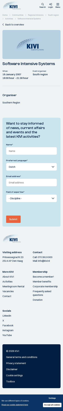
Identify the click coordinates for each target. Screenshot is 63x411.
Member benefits (42, 281)
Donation (38, 299)
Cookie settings (14, 375)
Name (9, 144)
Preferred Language (17, 160)
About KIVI (8, 276)
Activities (7, 281)
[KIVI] (12, 5)
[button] (42, 5)
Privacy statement (16, 363)
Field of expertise (15, 192)
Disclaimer (12, 369)
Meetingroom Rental (13, 286)
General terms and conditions (21, 357)
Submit (13, 219)
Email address (13, 176)
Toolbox (10, 381)
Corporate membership (45, 286)
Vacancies (8, 291)
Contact (6, 296)
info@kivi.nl (44, 260)
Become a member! (43, 276)
